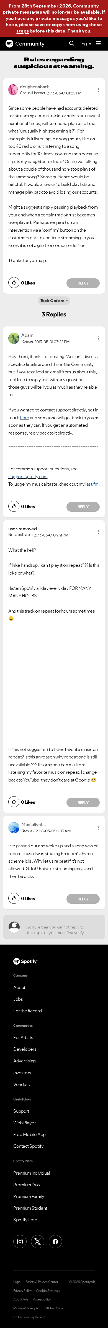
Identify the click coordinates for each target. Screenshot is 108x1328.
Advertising (24, 1061)
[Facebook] (55, 1241)
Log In (85, 44)
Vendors (21, 1084)
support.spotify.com (28, 476)
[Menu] (98, 43)
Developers (24, 1049)
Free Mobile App (29, 1134)
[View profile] (13, 89)
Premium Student (30, 1208)
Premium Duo (26, 1185)
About (19, 987)
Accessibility (42, 1299)
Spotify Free (25, 1220)
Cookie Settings (48, 1291)
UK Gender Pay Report (29, 1317)
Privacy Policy (22, 1291)
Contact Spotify (28, 1146)
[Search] (72, 44)
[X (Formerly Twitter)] (37, 1241)
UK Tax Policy (54, 1308)
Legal (17, 1282)
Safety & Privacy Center (42, 1282)
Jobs (18, 999)
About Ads (21, 1299)
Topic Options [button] (52, 300)
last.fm (92, 484)
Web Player (24, 1123)
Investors (22, 1073)
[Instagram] (20, 1241)
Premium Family (28, 1196)
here (24, 418)
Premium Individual (31, 1173)
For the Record (27, 1011)
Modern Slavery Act (26, 1308)
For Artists (23, 1037)
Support (21, 1111)
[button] (98, 90)
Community (30, 44)
